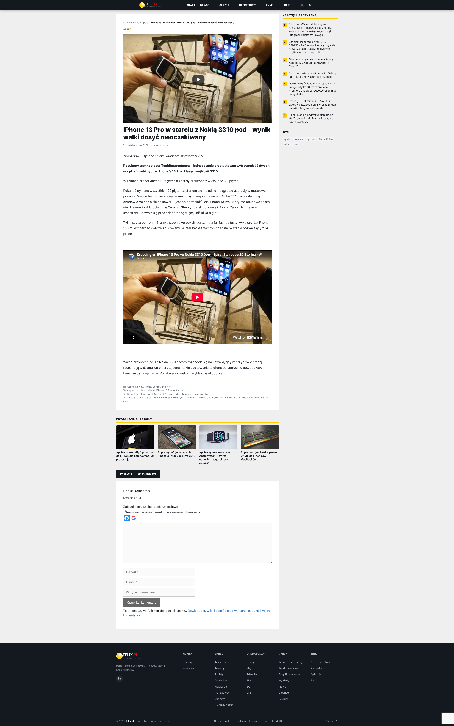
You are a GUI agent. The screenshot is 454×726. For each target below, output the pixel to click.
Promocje (188, 662)
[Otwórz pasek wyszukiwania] (310, 5)
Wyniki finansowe (288, 668)
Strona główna (131, 22)
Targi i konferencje (289, 674)
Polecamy (188, 668)
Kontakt (228, 721)
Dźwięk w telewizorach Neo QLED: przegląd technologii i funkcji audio (167, 394)
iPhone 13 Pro (164, 390)
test (183, 390)
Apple (145, 22)
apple (130, 390)
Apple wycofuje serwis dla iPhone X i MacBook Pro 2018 (176, 454)
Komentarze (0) (132, 497)
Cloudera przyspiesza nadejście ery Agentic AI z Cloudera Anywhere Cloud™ (311, 63)
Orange (251, 662)
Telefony (167, 386)
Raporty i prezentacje (291, 662)
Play (249, 668)
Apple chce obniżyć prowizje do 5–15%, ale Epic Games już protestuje (135, 456)
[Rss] (119, 678)
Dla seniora (221, 680)
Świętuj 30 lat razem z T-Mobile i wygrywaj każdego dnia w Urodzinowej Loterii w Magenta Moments (313, 105)
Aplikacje (316, 674)
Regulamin (255, 721)
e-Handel (284, 692)
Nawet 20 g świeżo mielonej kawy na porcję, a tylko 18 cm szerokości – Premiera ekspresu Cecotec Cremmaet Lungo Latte (313, 89)
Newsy (205, 5)
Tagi (266, 721)
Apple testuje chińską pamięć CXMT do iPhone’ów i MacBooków (260, 456)
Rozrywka (316, 668)
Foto (313, 680)
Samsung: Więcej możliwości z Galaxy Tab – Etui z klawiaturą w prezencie (312, 75)
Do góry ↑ (332, 721)
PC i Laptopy (222, 692)
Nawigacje (221, 686)
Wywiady (284, 680)
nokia (176, 390)
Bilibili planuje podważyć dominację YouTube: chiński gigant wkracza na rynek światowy (311, 118)
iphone (151, 390)
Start (191, 5)
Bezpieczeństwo (320, 662)
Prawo (282, 686)
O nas (217, 721)
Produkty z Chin (224, 704)
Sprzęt (224, 5)
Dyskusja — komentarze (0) (138, 473)
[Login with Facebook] (127, 518)
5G (248, 686)
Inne (287, 5)
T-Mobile (252, 674)
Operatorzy (247, 5)
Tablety (219, 674)
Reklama (284, 698)
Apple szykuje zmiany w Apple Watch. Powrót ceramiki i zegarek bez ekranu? (214, 458)
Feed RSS (277, 721)
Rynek (270, 5)
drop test (140, 390)
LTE (249, 692)
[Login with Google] (134, 518)
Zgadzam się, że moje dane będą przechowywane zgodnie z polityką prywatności (163, 512)
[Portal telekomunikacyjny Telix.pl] (129, 655)
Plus (249, 680)
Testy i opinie (222, 662)
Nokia (147, 386)
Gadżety (220, 698)
